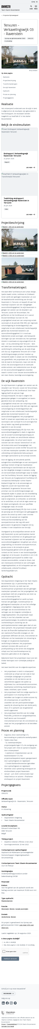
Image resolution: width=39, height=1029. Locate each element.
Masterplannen (7, 901)
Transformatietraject (10, 84)
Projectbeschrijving (9, 80)
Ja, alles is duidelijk (10, 942)
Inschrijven (7, 993)
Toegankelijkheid (12, 1024)
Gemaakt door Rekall (7, 1026)
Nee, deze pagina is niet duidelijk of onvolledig (19, 945)
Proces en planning (9, 94)
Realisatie (6, 77)
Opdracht (6, 91)
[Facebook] (7, 1003)
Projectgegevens (8, 98)
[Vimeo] (15, 1003)
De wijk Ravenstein (9, 87)
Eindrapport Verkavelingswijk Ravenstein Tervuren (16, 154)
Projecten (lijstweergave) (10, 15)
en (37, 2)
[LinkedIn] (3, 1003)
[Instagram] (11, 1003)
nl (34, 2)
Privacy (3, 1024)
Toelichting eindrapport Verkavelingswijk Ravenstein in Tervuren (16, 200)
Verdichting (5, 917)
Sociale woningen (21, 909)
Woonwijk (5, 909)
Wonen (12, 909)
